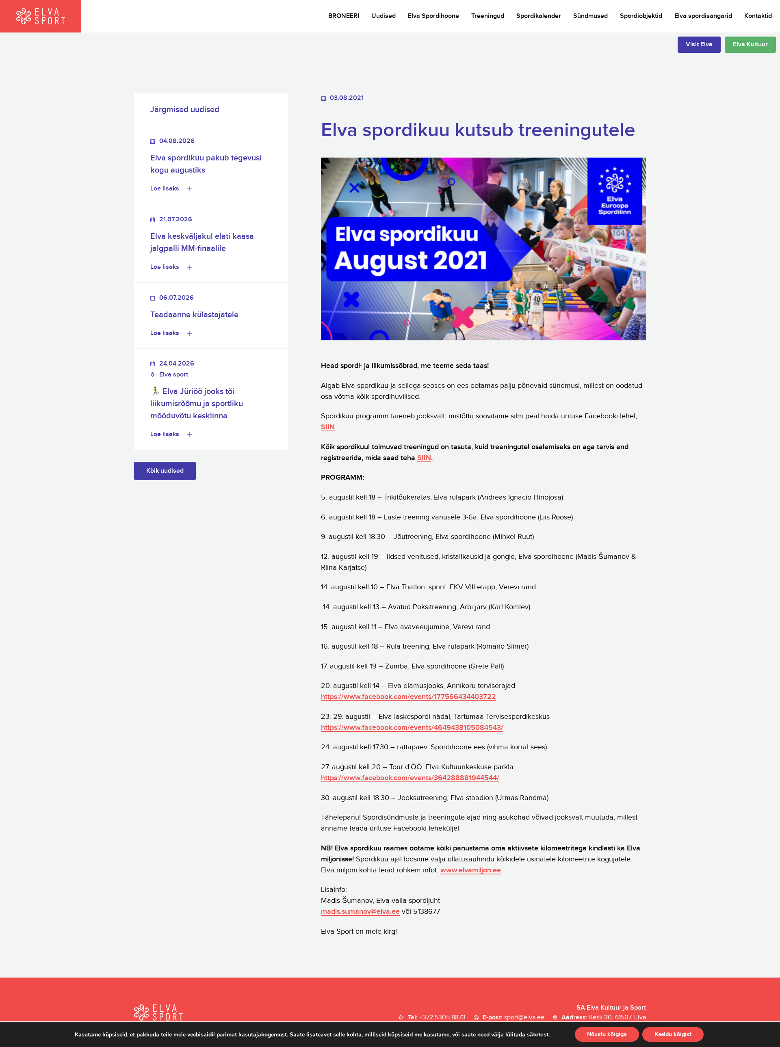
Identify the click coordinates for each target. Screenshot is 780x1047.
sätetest (537, 1034)
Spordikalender (538, 16)
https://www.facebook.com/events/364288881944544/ (410, 778)
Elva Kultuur (750, 44)
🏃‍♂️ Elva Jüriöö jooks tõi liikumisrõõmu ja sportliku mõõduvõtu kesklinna (196, 404)
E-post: (513, 1017)
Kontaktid (758, 16)
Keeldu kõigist (672, 1034)
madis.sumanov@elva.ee (360, 911)
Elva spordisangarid (703, 16)
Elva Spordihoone (433, 16)
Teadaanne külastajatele (194, 315)
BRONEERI (343, 16)
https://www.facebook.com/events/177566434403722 (408, 696)
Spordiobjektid (641, 16)
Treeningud (487, 16)
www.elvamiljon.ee (470, 870)
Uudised (383, 16)
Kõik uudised (165, 471)
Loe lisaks (164, 189)
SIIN (328, 427)
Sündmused (590, 16)
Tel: (437, 1017)
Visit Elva (699, 44)
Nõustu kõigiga (607, 1034)
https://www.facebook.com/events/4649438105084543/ (412, 727)
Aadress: (603, 1017)
